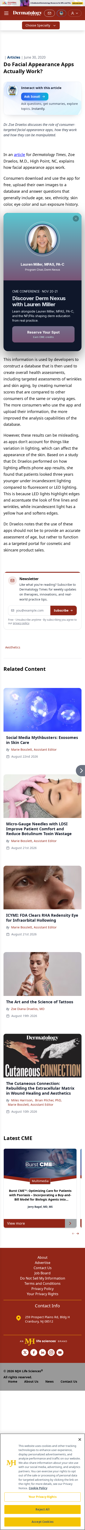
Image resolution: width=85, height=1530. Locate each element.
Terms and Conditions (42, 1283)
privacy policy (21, 623)
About (42, 1257)
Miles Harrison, (22, 1100)
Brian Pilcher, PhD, (48, 1100)
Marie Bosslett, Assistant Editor (34, 749)
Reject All (42, 1509)
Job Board (42, 1273)
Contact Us (43, 1267)
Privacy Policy (42, 1288)
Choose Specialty (38, 25)
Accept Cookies (42, 1522)
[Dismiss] (76, 219)
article (19, 154)
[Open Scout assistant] (61, 13)
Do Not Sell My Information (42, 1278)
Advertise (42, 1262)
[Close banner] (79, 6)
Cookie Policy (38, 1488)
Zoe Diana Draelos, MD (27, 1009)
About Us (31, 1381)
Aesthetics (12, 647)
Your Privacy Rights (42, 1293)
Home (12, 1381)
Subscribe (61, 610)
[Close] (80, 1439)
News (49, 1381)
